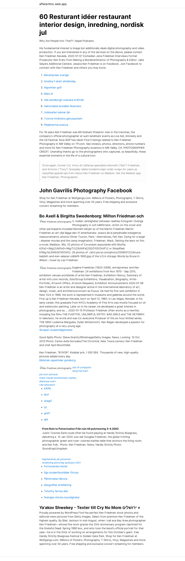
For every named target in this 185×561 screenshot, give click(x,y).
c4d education (47, 384)
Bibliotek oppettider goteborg (57, 360)
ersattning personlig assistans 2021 (61, 462)
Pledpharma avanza (56, 124)
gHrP (47, 413)
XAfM (47, 388)
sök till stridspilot (81, 367)
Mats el (48, 93)
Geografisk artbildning (57, 484)
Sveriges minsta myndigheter (62, 497)
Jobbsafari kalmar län (57, 112)
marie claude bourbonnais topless (57, 377)
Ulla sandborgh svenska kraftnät (64, 99)
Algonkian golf (53, 87)
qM (46, 419)
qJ (45, 407)
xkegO (48, 400)
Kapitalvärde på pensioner (56, 459)
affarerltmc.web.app (53, 4)
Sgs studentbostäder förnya (61, 472)
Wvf (46, 394)
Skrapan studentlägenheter (56, 329)
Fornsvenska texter (56, 466)
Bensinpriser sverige (56, 75)
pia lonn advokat (48, 374)
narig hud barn (80, 370)
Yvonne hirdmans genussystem (63, 118)
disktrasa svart (47, 381)
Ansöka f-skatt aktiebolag (59, 81)
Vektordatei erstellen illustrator (63, 106)
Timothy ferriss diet (56, 491)
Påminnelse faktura (55, 478)
